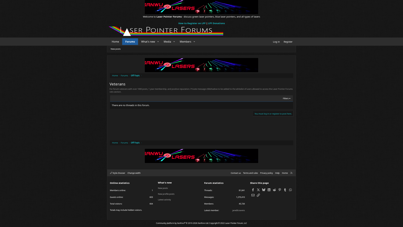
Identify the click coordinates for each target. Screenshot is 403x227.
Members (185, 41)
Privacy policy (266, 173)
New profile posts (166, 193)
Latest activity (164, 199)
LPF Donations (216, 23)
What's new (148, 41)
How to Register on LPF (192, 23)
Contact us (236, 173)
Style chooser (118, 173)
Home (115, 41)
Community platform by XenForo (182, 223)
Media (167, 41)
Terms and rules (250, 173)
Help (277, 173)
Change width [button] (134, 173)
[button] (158, 41)
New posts (116, 48)
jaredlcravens (238, 210)
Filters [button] (286, 98)
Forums (130, 41)
